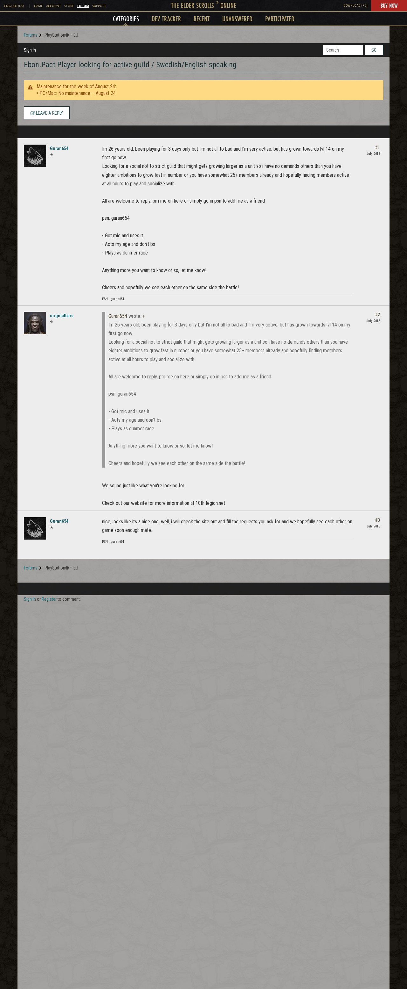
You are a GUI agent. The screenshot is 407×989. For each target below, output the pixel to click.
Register (49, 599)
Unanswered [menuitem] (237, 19)
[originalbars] (35, 323)
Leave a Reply (49, 113)
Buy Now (389, 5)
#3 (377, 520)
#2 (377, 314)
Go (373, 50)
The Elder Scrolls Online (203, 5)
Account (53, 6)
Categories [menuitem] (126, 19)
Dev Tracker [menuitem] (166, 19)
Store (69, 6)
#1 (377, 147)
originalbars (61, 315)
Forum (83, 6)
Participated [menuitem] (279, 19)
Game (38, 6)
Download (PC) (356, 5)
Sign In (30, 50)
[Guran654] (35, 156)
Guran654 (59, 148)
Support (99, 6)
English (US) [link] (14, 6)
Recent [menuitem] (202, 19)
